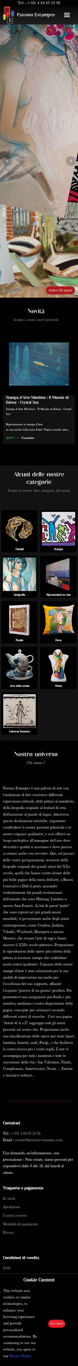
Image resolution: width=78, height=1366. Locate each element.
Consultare (28, 450)
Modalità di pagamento (20, 1224)
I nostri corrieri (15, 1216)
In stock (9, 1199)
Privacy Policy (20, 1356)
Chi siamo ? (36, 763)
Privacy (8, 1233)
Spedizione (11, 1207)
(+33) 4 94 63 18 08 (43, 3)
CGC (7, 1268)
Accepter (57, 1323)
